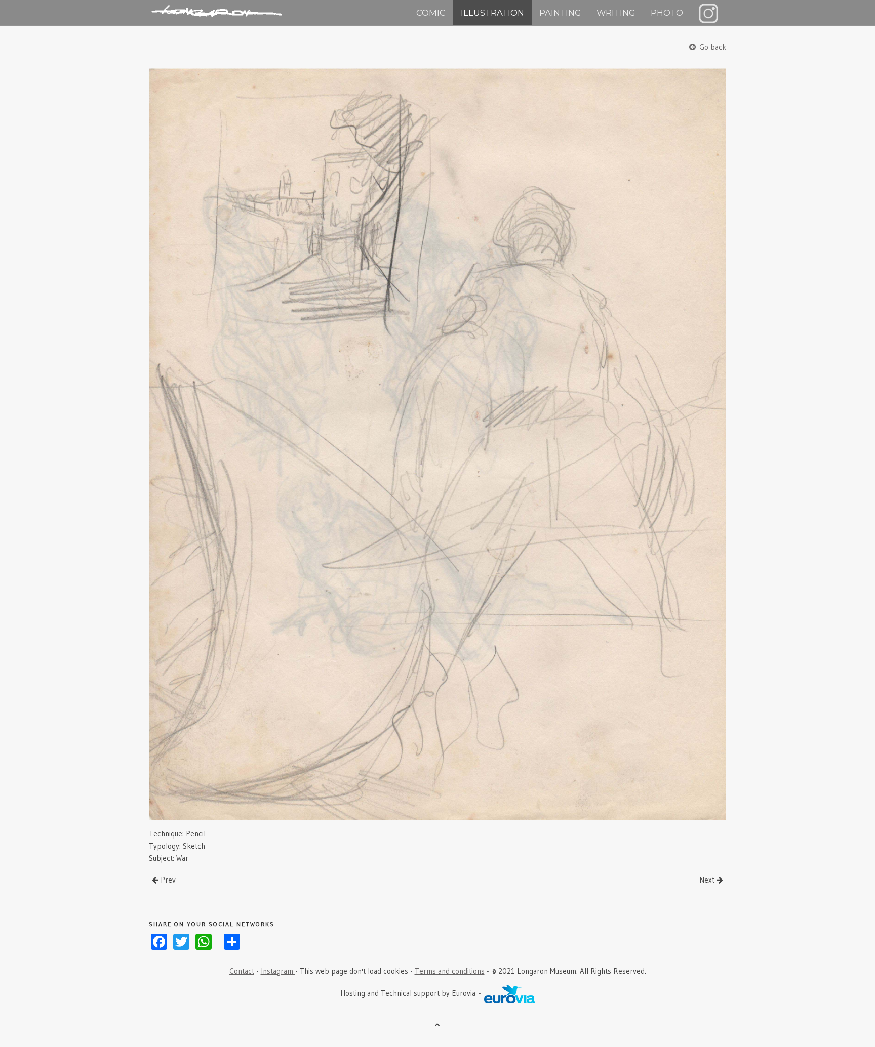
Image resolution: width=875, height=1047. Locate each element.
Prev (167, 880)
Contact (241, 971)
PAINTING (560, 13)
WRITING (615, 13)
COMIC (431, 13)
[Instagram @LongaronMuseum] (708, 12)
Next (708, 880)
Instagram (278, 971)
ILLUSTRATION (492, 13)
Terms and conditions (450, 971)
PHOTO (667, 13)
